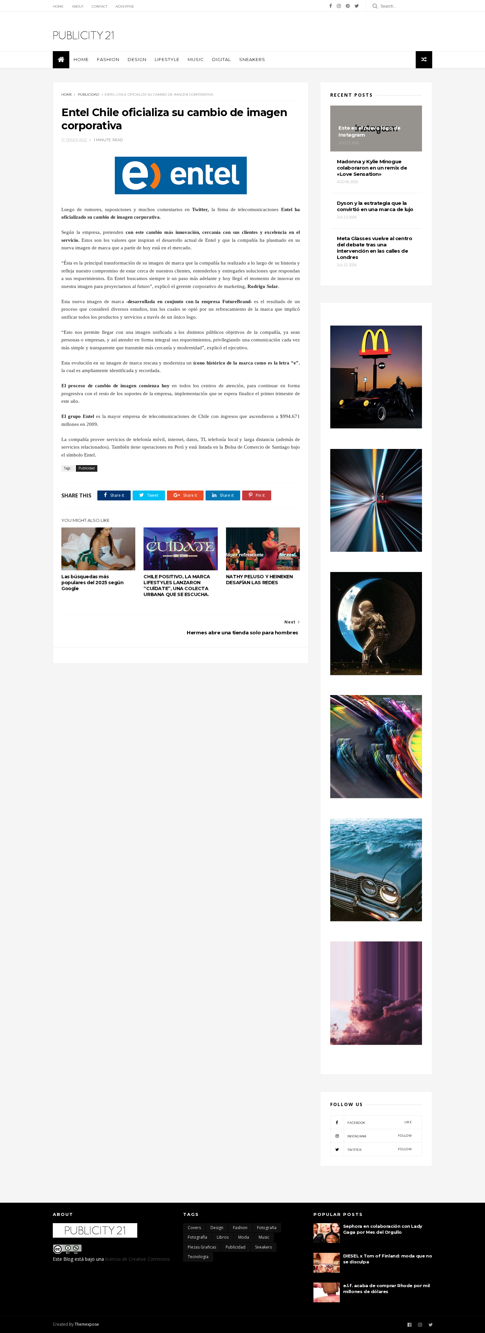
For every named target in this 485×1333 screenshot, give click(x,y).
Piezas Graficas (202, 1247)
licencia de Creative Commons (137, 1259)
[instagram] (339, 6)
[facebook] (330, 6)
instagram (379, 1136)
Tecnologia (198, 1256)
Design (137, 59)
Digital (221, 59)
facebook (379, 1122)
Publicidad (88, 94)
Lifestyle (167, 59)
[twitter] (357, 6)
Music (196, 59)
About (77, 6)
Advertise (124, 6)
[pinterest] (348, 6)
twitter (379, 1149)
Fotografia (266, 1227)
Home (58, 6)
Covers (194, 1227)
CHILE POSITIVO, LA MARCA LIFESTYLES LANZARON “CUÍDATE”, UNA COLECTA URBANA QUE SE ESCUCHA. (177, 585)
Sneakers (252, 59)
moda (243, 1237)
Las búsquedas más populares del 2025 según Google (92, 582)
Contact (99, 6)
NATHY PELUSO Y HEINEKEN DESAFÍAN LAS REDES (259, 580)
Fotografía (197, 1237)
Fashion (108, 59)
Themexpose (87, 1324)
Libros (223, 1237)
